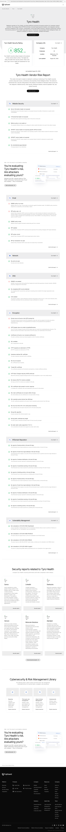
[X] (52, 825)
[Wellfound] (61, 825)
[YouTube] (63, 825)
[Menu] (62, 5)
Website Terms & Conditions (23, 827)
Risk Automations (18, 791)
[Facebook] (56, 825)
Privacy (62, 827)
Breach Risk (27, 785)
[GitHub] (58, 825)
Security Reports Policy (10, 765)
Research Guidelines (49, 827)
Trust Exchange (28, 788)
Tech (13, 8)
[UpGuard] (6, 4)
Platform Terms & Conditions (37, 827)
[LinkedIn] (54, 825)
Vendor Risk (16, 785)
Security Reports (5, 8)
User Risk (16, 788)
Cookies (57, 827)
